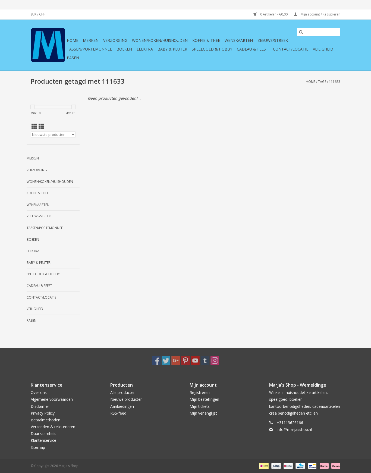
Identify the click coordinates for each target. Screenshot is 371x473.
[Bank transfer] (275, 465)
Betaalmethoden (45, 419)
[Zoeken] (301, 32)
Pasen (73, 57)
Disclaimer (40, 406)
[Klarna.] (334, 465)
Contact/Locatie (290, 49)
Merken (91, 40)
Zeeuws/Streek (272, 40)
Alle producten (123, 392)
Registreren (200, 392)
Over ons (39, 392)
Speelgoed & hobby (212, 49)
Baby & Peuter (172, 49)
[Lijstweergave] (41, 126)
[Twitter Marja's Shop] (166, 360)
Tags (322, 81)
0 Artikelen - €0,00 (273, 14)
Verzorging (115, 40)
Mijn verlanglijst (203, 413)
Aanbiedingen (122, 406)
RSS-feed (118, 413)
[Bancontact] (312, 465)
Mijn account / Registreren (320, 14)
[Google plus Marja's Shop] (175, 360)
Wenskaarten (239, 40)
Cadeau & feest (252, 49)
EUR (34, 14)
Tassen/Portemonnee (89, 49)
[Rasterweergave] (34, 126)
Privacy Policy (43, 413)
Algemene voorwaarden (52, 399)
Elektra (145, 49)
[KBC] (300, 465)
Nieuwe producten (126, 399)
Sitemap (38, 447)
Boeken (124, 49)
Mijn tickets (200, 406)
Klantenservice (43, 440)
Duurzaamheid (43, 433)
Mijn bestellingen (204, 399)
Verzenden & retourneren (53, 426)
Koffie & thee (206, 40)
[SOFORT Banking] (323, 465)
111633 (334, 81)
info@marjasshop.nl (294, 429)
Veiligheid (323, 49)
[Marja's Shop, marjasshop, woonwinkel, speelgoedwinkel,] (48, 45)
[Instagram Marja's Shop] (214, 360)
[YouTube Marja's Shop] (195, 360)
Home (72, 40)
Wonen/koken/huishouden (160, 40)
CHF (42, 14)
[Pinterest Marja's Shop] (185, 360)
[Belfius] (288, 465)
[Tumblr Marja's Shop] (205, 360)
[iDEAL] (263, 465)
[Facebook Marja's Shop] (156, 360)
